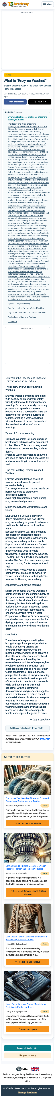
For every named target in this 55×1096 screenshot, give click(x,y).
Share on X (42, 102)
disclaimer (45, 739)
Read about (29, 823)
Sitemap (22, 1092)
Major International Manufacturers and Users (27, 312)
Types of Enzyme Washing (19, 304)
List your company (27, 1055)
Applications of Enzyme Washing (22, 317)
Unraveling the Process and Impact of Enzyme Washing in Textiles (27, 118)
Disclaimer (32, 1092)
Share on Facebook (16, 102)
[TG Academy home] (16, 4)
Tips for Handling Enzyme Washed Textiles (26, 308)
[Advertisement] (27, 41)
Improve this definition (27, 1048)
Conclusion (12, 321)
